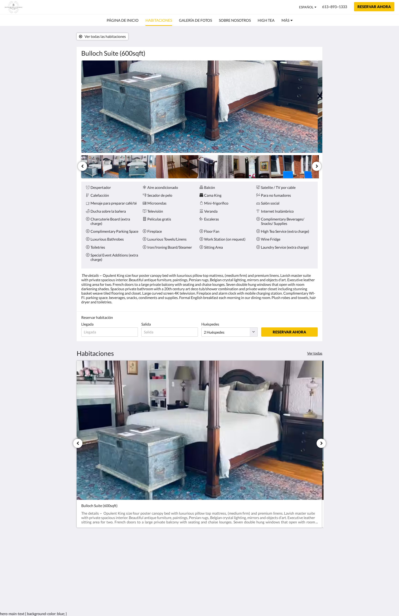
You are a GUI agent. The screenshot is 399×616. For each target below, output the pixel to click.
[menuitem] (123, 20)
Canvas (312, 592)
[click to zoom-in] (199, 106)
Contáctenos (172, 568)
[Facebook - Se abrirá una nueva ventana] (262, 555)
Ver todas (314, 353)
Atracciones (171, 564)
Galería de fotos (174, 560)
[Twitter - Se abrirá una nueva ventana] (300, 555)
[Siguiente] (316, 166)
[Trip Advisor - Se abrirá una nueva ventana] (287, 555)
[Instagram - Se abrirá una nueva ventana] (275, 555)
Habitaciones (172, 556)
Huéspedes (210, 324)
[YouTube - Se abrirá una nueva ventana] (313, 555)
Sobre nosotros (174, 572)
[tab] (179, 545)
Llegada (87, 324)
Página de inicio (174, 552)
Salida (146, 324)
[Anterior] (82, 166)
